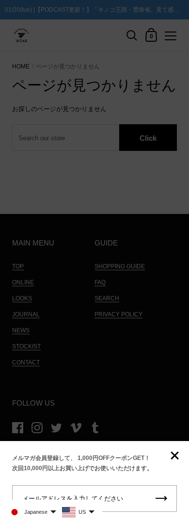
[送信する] (161, 498)
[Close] (174, 456)
